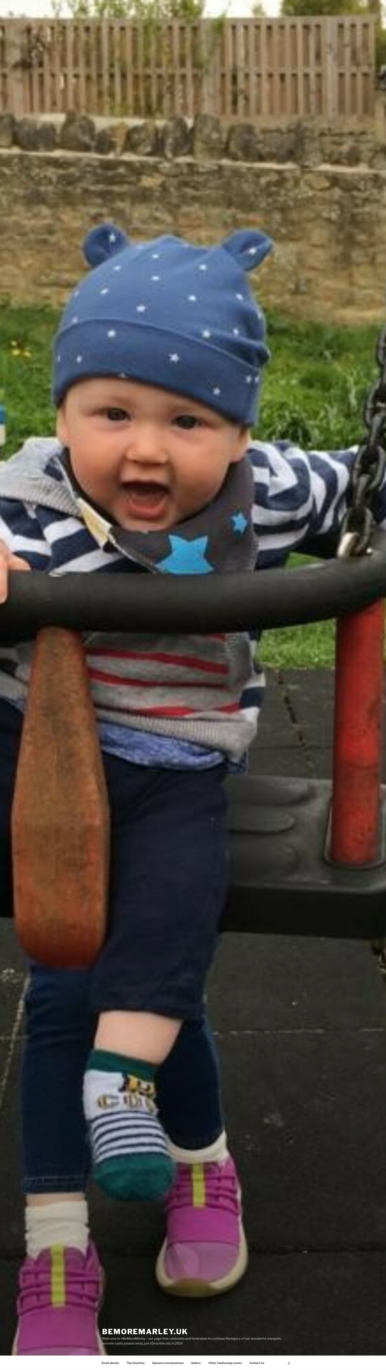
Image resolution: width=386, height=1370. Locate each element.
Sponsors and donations (168, 1363)
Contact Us (256, 1363)
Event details (110, 1363)
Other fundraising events (225, 1363)
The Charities (136, 1363)
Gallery (196, 1363)
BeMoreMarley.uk (145, 1331)
